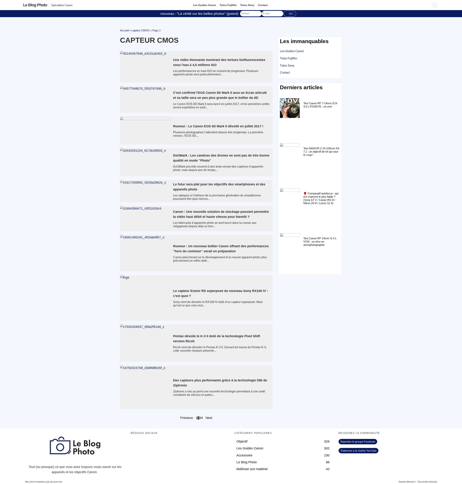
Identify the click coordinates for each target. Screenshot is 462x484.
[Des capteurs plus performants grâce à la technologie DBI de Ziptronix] (145, 387)
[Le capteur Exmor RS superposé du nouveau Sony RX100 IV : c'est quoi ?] (145, 298)
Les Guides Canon (204, 5)
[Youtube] (155, 443)
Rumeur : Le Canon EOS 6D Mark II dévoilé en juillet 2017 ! (218, 126)
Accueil (124, 30)
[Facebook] (135, 443)
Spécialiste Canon (61, 5)
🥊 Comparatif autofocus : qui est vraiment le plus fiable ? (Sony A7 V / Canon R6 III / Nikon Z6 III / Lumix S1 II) (320, 198)
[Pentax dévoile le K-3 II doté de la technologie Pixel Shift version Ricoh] (145, 343)
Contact (263, 5)
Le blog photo (35, 5)
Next (209, 418)
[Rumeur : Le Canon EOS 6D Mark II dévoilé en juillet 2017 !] (145, 130)
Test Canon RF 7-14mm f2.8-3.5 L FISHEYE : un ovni (320, 105)
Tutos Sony (247, 5)
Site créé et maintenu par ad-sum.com (43, 482)
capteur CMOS (140, 30)
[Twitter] (145, 443)
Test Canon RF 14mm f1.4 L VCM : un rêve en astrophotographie (319, 241)
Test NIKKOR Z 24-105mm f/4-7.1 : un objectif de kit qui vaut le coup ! (321, 151)
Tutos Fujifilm (228, 5)
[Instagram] (164, 443)
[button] (434, 5)
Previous (186, 418)
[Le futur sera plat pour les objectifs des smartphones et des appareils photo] (145, 188)
